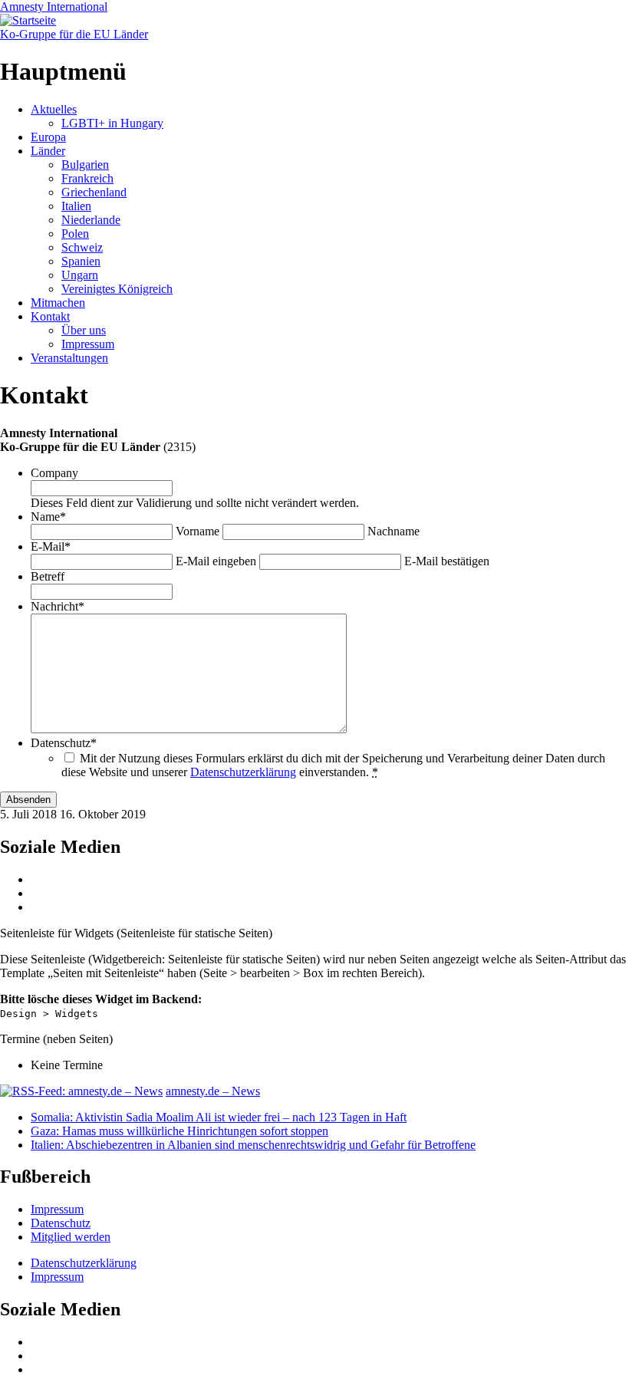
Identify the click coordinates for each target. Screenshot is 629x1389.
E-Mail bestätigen (446, 561)
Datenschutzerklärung (243, 771)
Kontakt (50, 316)
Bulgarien (85, 164)
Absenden (28, 799)
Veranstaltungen (69, 357)
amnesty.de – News (213, 1091)
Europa (48, 136)
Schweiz (82, 247)
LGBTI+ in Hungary (112, 123)
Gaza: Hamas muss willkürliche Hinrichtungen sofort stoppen (179, 1130)
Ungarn (79, 274)
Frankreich (87, 178)
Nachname (393, 531)
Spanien (80, 261)
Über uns (83, 330)
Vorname (197, 531)
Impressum (87, 344)
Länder (48, 150)
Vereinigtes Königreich (117, 288)
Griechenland (94, 192)
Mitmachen (58, 302)
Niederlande (90, 219)
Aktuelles (54, 109)
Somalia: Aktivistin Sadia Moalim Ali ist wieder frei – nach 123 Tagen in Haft (219, 1117)
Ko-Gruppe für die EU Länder (74, 34)
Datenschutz (61, 1222)
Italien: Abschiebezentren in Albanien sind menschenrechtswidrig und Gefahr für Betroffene (253, 1144)
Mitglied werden (70, 1236)
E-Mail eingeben (216, 561)
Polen (75, 233)
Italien (76, 205)
